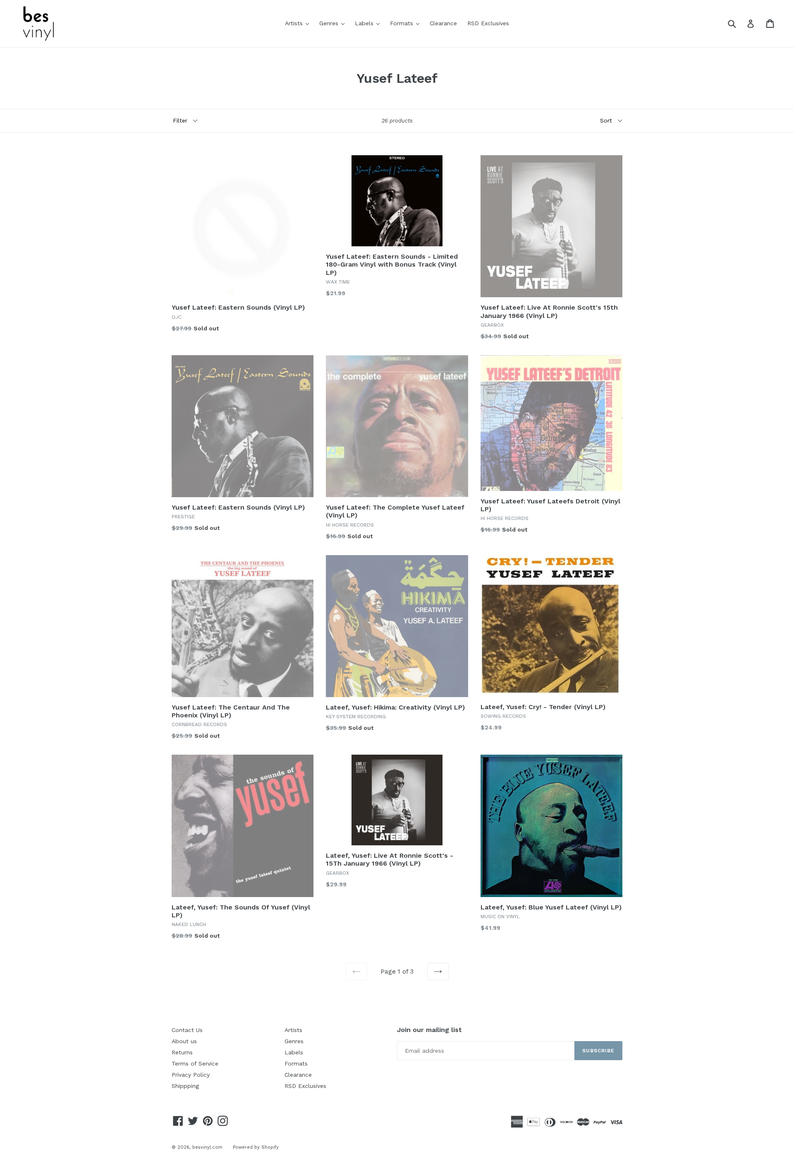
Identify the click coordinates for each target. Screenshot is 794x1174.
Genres (334, 22)
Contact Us (187, 1030)
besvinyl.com (207, 1147)
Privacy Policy (191, 1074)
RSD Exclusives (488, 23)
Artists (299, 22)
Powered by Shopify (256, 1147)
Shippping (185, 1086)
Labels (369, 22)
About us (184, 1041)
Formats (406, 22)
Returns (182, 1052)
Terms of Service (195, 1063)
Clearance (443, 23)
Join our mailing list (429, 1030)
